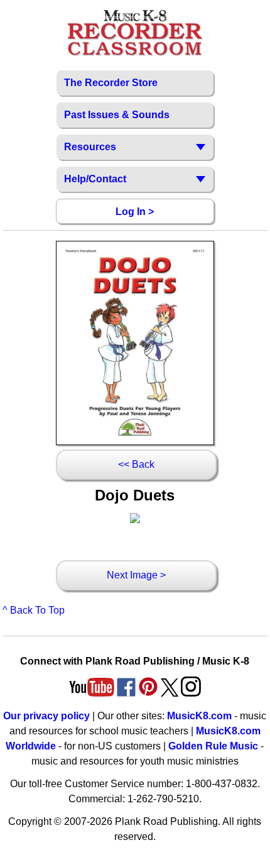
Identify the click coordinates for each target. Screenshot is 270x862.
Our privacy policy (46, 715)
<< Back (136, 464)
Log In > (135, 211)
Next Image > (136, 575)
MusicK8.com (199, 715)
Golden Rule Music (213, 746)
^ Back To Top (34, 610)
